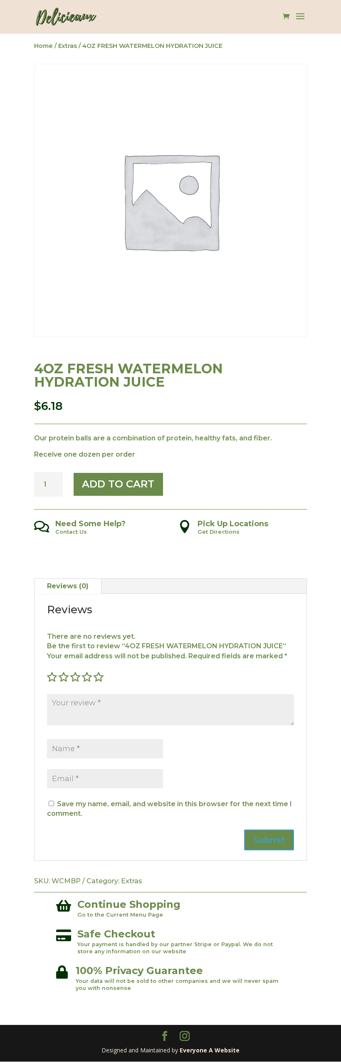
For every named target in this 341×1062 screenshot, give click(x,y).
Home (43, 46)
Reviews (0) (68, 586)
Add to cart (118, 484)
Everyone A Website (210, 1050)
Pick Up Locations (233, 523)
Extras (67, 46)
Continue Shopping (128, 904)
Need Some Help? (90, 523)
